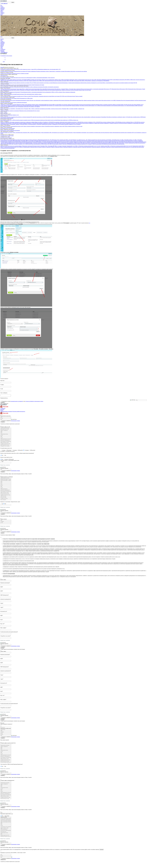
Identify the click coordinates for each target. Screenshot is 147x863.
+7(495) (3, 3)
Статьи (1, 6)
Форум (1, 11)
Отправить (3, 402)
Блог (1, 5)
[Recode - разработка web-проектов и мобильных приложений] (4, 407)
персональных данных (15, 420)
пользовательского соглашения (17, 401)
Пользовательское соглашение (6, 411)
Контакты (2, 50)
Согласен (101, 849)
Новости (2, 45)
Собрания (2, 12)
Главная (2, 38)
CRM (1, 10)
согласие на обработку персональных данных (34, 401)
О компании (2, 49)
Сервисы (2, 9)
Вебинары (2, 8)
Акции (1, 13)
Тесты (1, 48)
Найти (13, 2)
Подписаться (3, 859)
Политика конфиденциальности (19, 411)
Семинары (2, 7)
